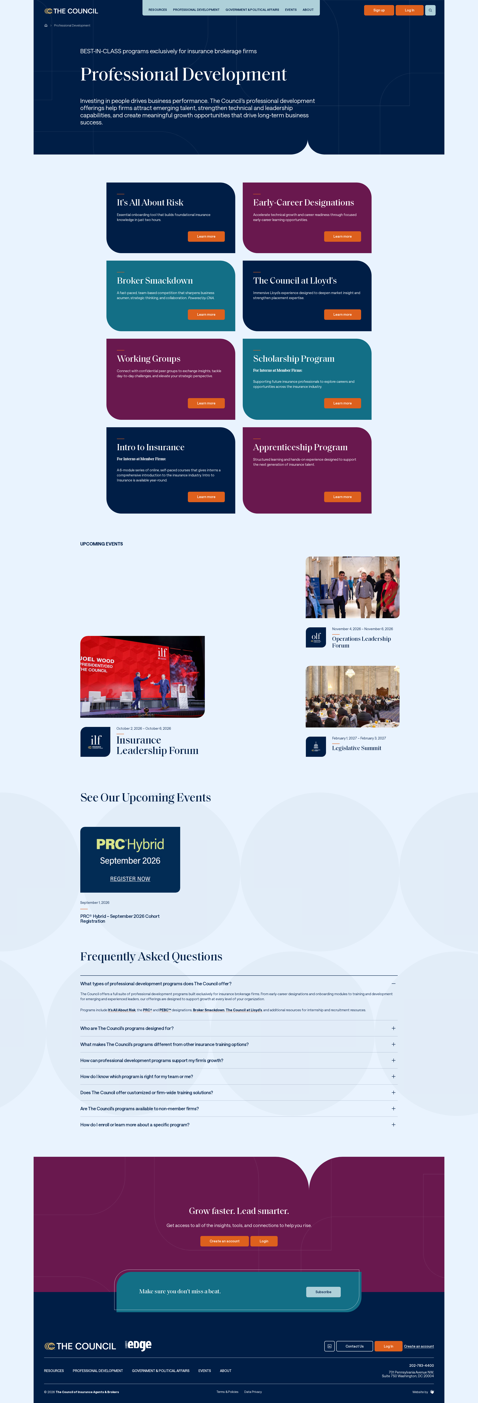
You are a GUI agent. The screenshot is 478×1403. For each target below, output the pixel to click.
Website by (420, 1392)
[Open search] (430, 10)
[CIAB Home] (71, 11)
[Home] (46, 25)
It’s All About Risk (122, 1010)
